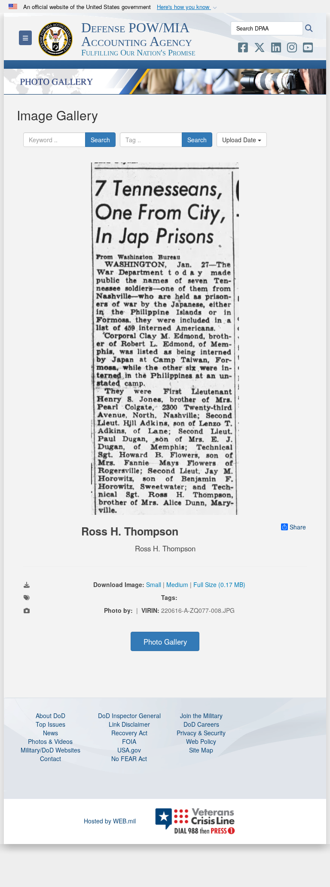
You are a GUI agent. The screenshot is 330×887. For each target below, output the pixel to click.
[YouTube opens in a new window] (308, 49)
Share (298, 526)
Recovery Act (129, 732)
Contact (50, 758)
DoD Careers (201, 724)
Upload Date (240, 139)
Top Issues (50, 724)
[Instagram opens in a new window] (292, 49)
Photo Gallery (165, 641)
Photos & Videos (50, 741)
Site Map (201, 750)
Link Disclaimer (129, 724)
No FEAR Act (129, 758)
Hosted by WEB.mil (110, 821)
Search (100, 139)
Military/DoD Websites (50, 750)
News (50, 732)
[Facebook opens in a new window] (243, 49)
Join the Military (201, 715)
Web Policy (201, 741)
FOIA (129, 741)
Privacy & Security (201, 732)
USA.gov (129, 750)
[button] (188, 7)
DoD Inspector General (129, 715)
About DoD (50, 715)
